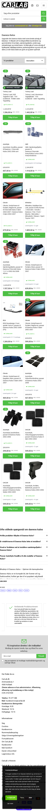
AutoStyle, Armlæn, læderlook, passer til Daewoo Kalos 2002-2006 (34, 488)
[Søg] (43, 13)
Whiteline (28, 202)
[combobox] (24, 13)
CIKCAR (27, 430)
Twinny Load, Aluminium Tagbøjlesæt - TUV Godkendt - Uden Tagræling (35, 97)
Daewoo (3, 590)
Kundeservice (7, 729)
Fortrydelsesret (8, 739)
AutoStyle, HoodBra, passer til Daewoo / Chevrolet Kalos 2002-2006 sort (13, 149)
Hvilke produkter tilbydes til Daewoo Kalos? (17, 536)
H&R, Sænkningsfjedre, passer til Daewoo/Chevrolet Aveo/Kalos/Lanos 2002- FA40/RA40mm (34, 151)
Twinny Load (7, 91)
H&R (26, 144)
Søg (3, 723)
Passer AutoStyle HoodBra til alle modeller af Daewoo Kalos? (21, 557)
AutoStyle (6, 144)
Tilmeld (41, 656)
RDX (4, 320)
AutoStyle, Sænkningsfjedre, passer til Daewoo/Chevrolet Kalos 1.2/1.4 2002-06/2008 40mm (12, 269)
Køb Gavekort (7, 748)
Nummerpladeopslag (10, 732)
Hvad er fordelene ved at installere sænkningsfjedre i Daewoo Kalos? (21, 548)
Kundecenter (6, 745)
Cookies (5, 726)
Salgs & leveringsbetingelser (13, 735)
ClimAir (5, 202)
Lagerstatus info (8, 754)
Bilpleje (9, 590)
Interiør (15, 590)
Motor (20, 590)
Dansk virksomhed (9, 751)
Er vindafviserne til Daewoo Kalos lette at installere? (20, 541)
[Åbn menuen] (43, 5)
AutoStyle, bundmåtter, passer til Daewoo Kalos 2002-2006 (11, 435)
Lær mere (10, 803)
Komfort (26, 590)
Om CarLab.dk (7, 742)
